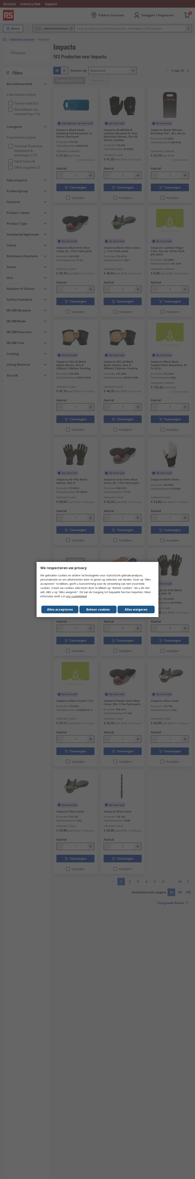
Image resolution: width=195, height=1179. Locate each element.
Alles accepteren (60, 609)
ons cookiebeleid (76, 596)
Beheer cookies (98, 609)
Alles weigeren (136, 609)
